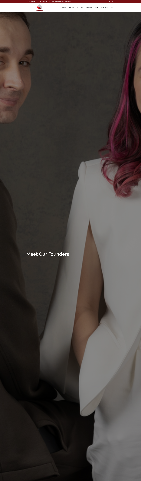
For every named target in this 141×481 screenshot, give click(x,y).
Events (96, 7)
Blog (112, 7)
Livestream (89, 7)
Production (80, 7)
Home (64, 7)
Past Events (104, 7)
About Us (71, 7)
